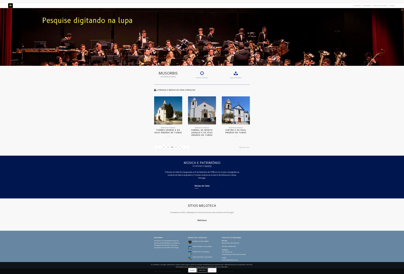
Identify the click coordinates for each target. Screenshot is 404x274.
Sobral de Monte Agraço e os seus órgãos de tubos (202, 132)
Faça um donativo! (236, 78)
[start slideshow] (197, 60)
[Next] (245, 173)
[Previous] (159, 173)
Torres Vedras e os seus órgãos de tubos (168, 131)
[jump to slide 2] (202, 60)
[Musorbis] (10, 5)
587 (164, 147)
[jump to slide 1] (200, 60)
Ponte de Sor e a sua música (201, 249)
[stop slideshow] (206, 60)
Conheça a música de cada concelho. (176, 90)
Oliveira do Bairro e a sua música (202, 243)
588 (168, 147)
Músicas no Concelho (168, 128)
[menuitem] (357, 5)
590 (176, 147)
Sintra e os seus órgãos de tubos (235, 131)
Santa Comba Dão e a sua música (202, 254)
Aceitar (192, 270)
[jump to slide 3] (203, 60)
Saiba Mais (202, 270)
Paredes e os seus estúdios (201, 238)
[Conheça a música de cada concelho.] (155, 90)
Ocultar (212, 270)
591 (180, 147)
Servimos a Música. (202, 78)
